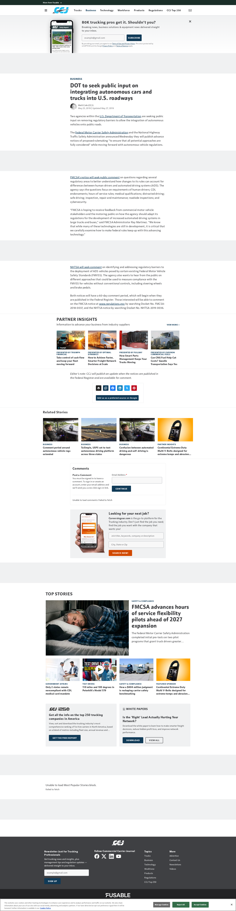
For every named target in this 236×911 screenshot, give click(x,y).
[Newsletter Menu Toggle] (190, 10)
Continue (121, 488)
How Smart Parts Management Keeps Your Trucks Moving (133, 359)
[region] (118, 905)
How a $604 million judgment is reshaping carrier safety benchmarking (136, 690)
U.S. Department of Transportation (120, 116)
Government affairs (57, 684)
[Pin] (134, 388)
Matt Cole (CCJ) (85, 105)
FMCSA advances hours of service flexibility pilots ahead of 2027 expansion (160, 616)
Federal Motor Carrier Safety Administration (101, 132)
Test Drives (88, 684)
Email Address (119, 475)
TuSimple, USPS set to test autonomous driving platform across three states (97, 451)
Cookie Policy (45, 908)
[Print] (98, 388)
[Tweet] (127, 388)
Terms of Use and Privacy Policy (123, 43)
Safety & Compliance (143, 601)
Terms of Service (122, 46)
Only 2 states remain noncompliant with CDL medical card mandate (59, 690)
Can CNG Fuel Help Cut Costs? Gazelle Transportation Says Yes (164, 361)
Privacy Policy (108, 46)
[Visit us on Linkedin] (111, 856)
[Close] (232, 905)
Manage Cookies (161, 904)
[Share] (113, 388)
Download (133, 740)
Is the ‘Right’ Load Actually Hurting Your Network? (150, 719)
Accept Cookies (200, 904)
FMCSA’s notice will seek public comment (95, 177)
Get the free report (65, 738)
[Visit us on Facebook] (96, 856)
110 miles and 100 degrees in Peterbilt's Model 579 (98, 689)
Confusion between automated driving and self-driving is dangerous (136, 451)
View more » (173, 325)
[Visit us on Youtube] (118, 856)
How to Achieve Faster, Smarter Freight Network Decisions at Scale (102, 361)
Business (76, 78)
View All (154, 740)
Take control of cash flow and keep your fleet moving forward (70, 361)
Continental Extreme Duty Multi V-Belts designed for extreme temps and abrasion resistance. (173, 451)
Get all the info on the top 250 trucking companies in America (76, 717)
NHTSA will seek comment (86, 267)
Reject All (181, 904)
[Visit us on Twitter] (104, 856)
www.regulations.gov (112, 303)
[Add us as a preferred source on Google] (105, 388)
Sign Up (52, 881)
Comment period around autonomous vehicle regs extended (56, 451)
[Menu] (46, 10)
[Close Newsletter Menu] (190, 21)
